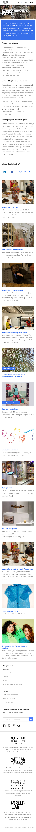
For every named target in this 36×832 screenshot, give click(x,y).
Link (18, 199)
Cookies (5, 676)
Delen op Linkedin (4, 171)
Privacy (5, 680)
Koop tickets (7, 673)
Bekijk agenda (8, 702)
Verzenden (31, 719)
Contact (6, 669)
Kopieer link (22, 172)
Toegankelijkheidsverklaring (13, 684)
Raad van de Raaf (9, 698)
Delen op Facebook (11, 171)
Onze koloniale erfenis (10, 694)
